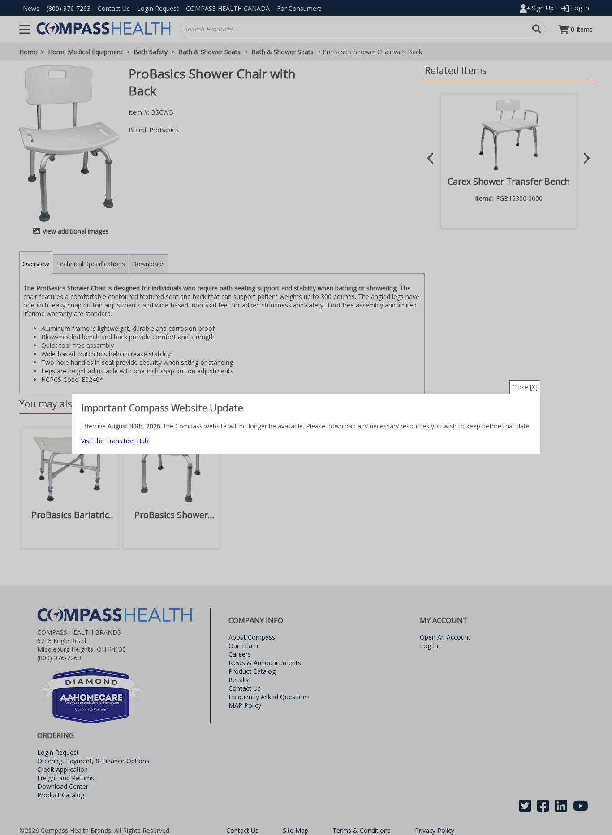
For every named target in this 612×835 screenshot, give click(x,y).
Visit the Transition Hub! (115, 441)
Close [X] (525, 387)
